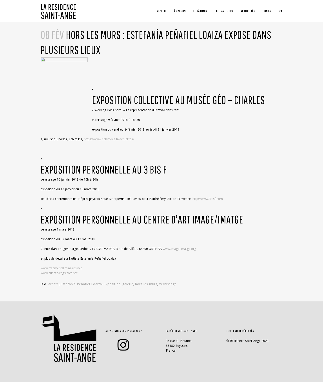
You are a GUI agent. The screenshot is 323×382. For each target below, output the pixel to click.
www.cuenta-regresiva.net (59, 273)
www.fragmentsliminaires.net (61, 268)
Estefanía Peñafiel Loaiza (81, 284)
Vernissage (168, 284)
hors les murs (146, 284)
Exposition (112, 284)
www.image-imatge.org (179, 249)
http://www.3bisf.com (207, 199)
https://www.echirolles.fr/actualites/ (109, 139)
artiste (53, 284)
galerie (127, 284)
